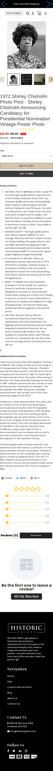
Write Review (36, 535)
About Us (12, 698)
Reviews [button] (9, 535)
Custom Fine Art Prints (19, 687)
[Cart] (38, 13)
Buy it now (26, 174)
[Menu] (45, 13)
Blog (9, 692)
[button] (4, 4)
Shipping (4, 143)
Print (9, 681)
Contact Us (13, 703)
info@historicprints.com (23, 731)
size (2, 150)
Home (10, 676)
